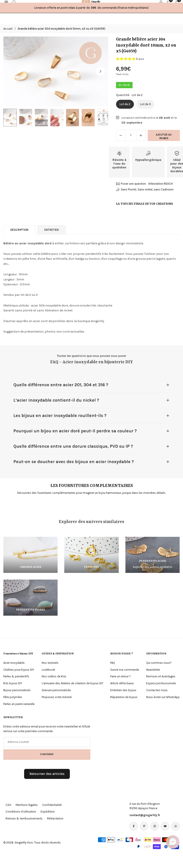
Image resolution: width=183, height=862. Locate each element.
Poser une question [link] (133, 183)
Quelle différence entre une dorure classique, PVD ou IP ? (73, 446)
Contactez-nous (157, 690)
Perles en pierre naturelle (19, 704)
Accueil (7, 28)
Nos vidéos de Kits (54, 676)
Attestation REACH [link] (160, 183)
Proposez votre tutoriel (57, 697)
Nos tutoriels (50, 662)
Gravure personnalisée (56, 690)
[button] (100, 71)
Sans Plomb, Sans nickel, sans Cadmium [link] (147, 189)
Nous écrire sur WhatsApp (163, 697)
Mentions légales (27, 805)
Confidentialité (52, 805)
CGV (8, 805)
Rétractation (55, 818)
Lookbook (48, 669)
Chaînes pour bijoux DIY (18, 669)
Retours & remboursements (24, 818)
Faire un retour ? (120, 676)
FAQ (112, 662)
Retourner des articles (46, 774)
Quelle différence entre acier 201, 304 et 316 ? (60, 384)
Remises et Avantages (160, 676)
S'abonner (47, 754)
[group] (55, 71)
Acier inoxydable (14, 662)
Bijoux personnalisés (17, 690)
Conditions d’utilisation (21, 811)
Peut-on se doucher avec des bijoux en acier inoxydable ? (73, 461)
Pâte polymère (12, 697)
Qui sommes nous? (159, 662)
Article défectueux (122, 683)
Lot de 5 (145, 104)
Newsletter (153, 669)
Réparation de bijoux (123, 697)
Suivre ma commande (124, 669)
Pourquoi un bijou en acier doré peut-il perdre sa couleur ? (75, 430)
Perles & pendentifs (16, 676)
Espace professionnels (161, 683)
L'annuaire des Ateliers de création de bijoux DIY (72, 683)
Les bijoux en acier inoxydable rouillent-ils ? (59, 415)
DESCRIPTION (19, 229)
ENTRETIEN (51, 229)
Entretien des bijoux (123, 690)
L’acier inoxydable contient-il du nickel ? (56, 400)
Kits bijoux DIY (12, 683)
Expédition (48, 811)
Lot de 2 (125, 104)
